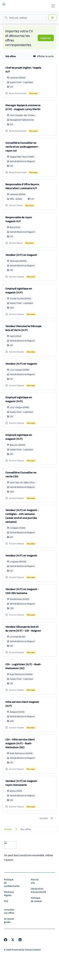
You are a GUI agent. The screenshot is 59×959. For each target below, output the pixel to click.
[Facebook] (5, 939)
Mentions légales (9, 893)
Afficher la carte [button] (45, 56)
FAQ (6, 901)
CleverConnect (33, 949)
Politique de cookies (36, 899)
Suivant (44, 818)
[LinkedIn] (20, 939)
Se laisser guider (9, 920)
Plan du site (35, 881)
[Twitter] (12, 939)
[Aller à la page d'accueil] (7, 6)
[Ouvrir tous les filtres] (52, 17)
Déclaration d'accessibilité (38, 890)
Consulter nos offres (9, 911)
